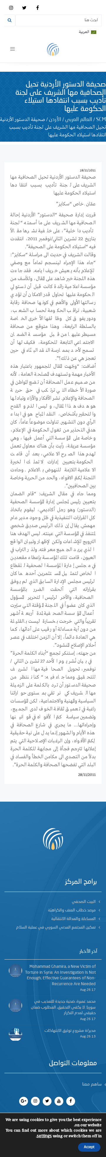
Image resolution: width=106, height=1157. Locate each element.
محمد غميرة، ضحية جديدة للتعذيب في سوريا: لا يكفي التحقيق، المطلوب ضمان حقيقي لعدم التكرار (63, 1007)
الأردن (55, 119)
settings (44, 1136)
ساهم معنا (92, 1084)
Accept (89, 1147)
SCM (101, 119)
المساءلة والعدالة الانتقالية (73, 919)
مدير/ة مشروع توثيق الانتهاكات (70, 1031)
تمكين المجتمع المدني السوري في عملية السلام (56, 927)
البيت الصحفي (84, 902)
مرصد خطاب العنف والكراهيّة (72, 910)
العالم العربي (78, 119)
